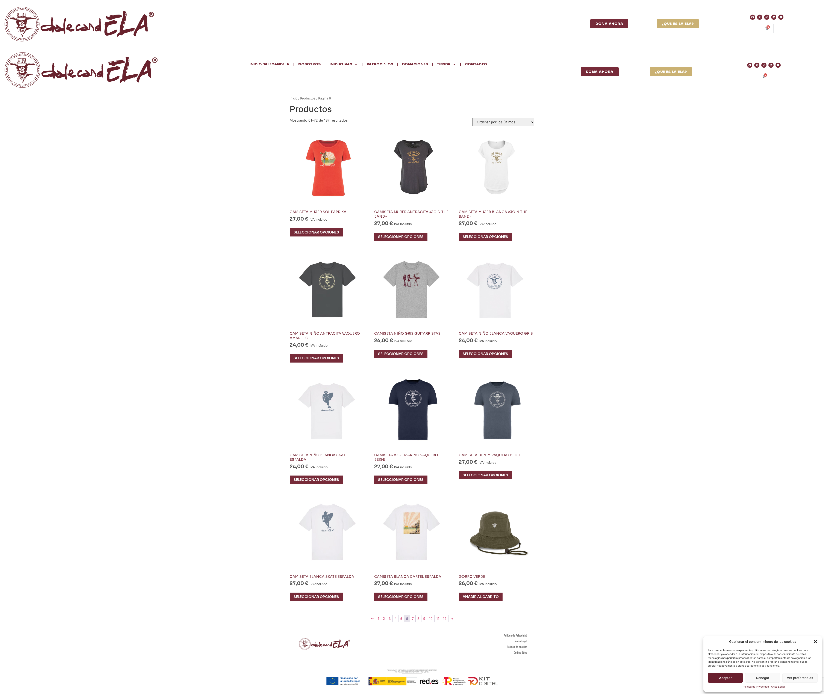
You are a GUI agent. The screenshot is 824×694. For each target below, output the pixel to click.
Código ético (520, 652)
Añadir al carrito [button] (481, 597)
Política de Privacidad (756, 686)
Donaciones (415, 64)
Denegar (762, 678)
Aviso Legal (778, 686)
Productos (307, 98)
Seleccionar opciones (316, 232)
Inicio (293, 98)
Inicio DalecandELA (269, 64)
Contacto (476, 64)
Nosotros (309, 64)
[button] (815, 642)
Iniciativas (341, 64)
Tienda (443, 64)
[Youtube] (780, 17)
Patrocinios (380, 64)
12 (445, 618)
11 (437, 618)
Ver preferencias (800, 678)
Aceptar (725, 678)
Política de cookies (517, 646)
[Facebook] (752, 17)
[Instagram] (766, 17)
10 (431, 618)
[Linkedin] (773, 17)
